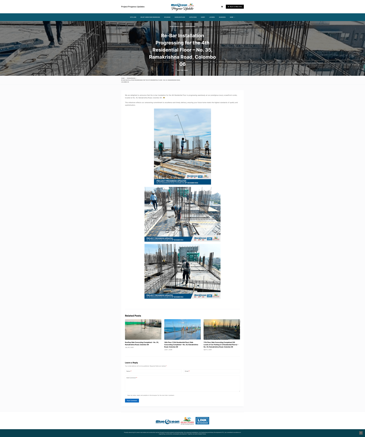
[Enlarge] (208, 111)
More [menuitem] (231, 17)
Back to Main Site (236, 7)
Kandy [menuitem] (203, 17)
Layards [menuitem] (212, 17)
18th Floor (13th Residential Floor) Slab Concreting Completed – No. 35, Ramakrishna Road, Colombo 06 (181, 344)
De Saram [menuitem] (167, 17)
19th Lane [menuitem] (133, 17)
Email (187, 371)
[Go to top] (361, 433)
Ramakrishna (191, 26)
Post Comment (132, 400)
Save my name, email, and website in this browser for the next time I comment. (151, 395)
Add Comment (131, 378)
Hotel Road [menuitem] (193, 17)
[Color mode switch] (222, 7)
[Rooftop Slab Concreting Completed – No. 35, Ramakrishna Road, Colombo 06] (143, 329)
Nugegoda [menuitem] (222, 17)
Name (128, 371)
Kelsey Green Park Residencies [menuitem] (150, 17)
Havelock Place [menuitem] (180, 17)
